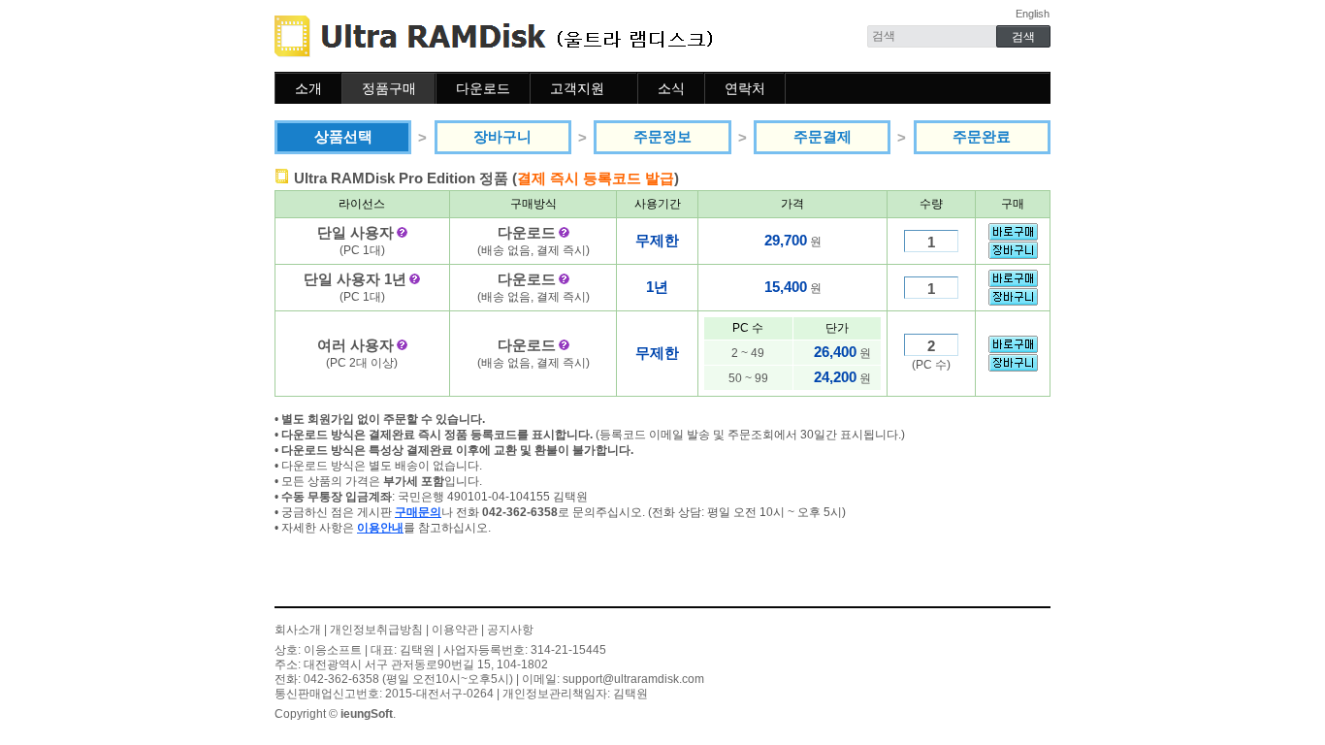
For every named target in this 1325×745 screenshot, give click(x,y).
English (1033, 13)
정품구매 (389, 88)
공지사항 (510, 629)
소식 (671, 88)
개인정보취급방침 (376, 629)
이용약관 (455, 629)
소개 (308, 88)
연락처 (745, 88)
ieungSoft (366, 714)
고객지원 (577, 88)
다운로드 (483, 88)
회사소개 (298, 629)
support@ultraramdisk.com (633, 679)
